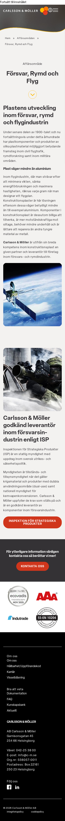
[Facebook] (9, 788)
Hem (7, 38)
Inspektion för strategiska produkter (32, 522)
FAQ (9, 699)
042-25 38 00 (26, 750)
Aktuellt (12, 710)
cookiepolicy (37, 812)
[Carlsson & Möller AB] (25, 14)
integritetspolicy (15, 812)
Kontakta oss (32, 566)
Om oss (12, 660)
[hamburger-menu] (56, 10)
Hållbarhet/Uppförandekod (24, 666)
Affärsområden (26, 38)
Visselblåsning (16, 677)
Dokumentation (17, 693)
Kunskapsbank (16, 705)
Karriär (11, 672)
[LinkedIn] (17, 788)
